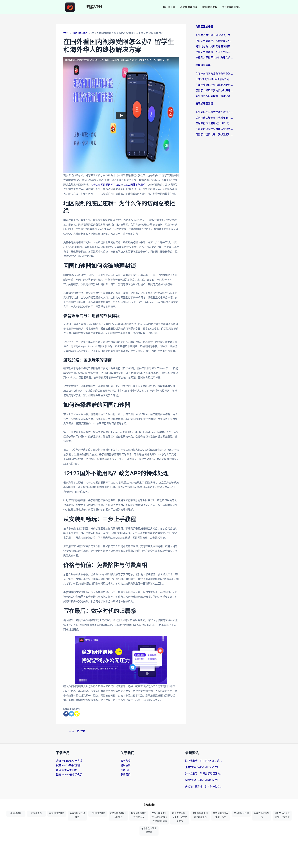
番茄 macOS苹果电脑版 (68, 765)
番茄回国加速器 (56, 813)
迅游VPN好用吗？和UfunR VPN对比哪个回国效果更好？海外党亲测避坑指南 (214, 41)
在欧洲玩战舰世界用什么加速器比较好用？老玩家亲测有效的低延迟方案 (214, 129)
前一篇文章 (76, 731)
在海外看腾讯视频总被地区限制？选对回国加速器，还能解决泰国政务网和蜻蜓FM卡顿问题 (214, 85)
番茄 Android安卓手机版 (69, 774)
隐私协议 (126, 765)
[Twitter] (71, 714)
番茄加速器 (15, 813)
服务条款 (126, 760)
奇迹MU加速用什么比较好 (118, 815)
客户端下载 (169, 7)
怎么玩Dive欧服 (241, 813)
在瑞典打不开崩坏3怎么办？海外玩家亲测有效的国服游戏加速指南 (214, 123)
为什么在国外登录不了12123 (106, 184)
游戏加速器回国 (188, 7)
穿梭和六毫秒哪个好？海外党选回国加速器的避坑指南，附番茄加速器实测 (214, 57)
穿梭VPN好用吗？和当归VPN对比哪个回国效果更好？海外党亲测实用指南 (214, 52)
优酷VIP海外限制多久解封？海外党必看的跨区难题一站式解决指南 (214, 79)
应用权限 (126, 770)
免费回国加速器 (231, 7)
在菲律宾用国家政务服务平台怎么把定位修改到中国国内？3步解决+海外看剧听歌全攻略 (214, 73)
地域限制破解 (209, 7)
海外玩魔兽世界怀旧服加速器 (200, 815)
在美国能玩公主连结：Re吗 (220, 815)
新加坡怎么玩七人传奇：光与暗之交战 (179, 817)
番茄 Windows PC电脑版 (69, 760)
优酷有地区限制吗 (261, 815)
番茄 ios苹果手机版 (66, 770)
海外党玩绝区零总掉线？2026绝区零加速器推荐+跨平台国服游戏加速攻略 (214, 112)
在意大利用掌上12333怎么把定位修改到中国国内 (159, 817)
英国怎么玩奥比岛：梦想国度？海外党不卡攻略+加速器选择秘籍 (214, 134)
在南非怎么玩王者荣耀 (149, 830)
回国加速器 (36, 813)
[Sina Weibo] (77, 714)
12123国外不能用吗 (134, 184)
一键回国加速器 (97, 813)
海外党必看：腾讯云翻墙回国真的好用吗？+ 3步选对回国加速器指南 (214, 46)
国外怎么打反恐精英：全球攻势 (282, 815)
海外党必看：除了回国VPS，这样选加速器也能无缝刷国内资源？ (214, 35)
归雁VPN (94, 7)
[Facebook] (66, 714)
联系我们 (126, 774)
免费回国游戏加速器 (77, 815)
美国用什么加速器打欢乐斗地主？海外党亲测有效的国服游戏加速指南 (214, 117)
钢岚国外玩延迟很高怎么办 (138, 815)
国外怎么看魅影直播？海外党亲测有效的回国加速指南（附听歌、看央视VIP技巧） (214, 96)
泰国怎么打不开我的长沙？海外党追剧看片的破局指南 (214, 90)
